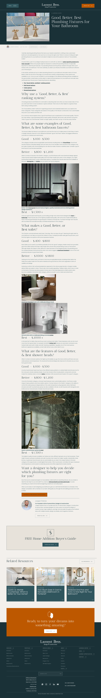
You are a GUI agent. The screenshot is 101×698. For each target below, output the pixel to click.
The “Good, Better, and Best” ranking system (37, 83)
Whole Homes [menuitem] (10, 655)
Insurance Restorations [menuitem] (13, 666)
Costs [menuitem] (62, 668)
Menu (10, 5)
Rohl (72, 215)
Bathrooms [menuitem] (9, 653)
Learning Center (57, 13)
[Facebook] (50, 684)
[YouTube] (57, 684)
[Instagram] (46, 684)
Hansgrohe (30, 161)
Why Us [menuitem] (63, 653)
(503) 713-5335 (33, 684)
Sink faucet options (29, 85)
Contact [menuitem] (81, 656)
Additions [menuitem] (9, 658)
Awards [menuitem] (63, 655)
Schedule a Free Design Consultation (34, 494)
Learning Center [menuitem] (83, 648)
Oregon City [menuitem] (46, 661)
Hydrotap (24, 217)
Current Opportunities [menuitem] (85, 654)
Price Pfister (66, 142)
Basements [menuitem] (10, 663)
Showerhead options (30, 90)
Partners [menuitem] (63, 666)
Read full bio (41, 515)
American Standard (63, 250)
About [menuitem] (62, 648)
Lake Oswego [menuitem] (46, 655)
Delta (43, 374)
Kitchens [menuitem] (9, 650)
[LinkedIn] (54, 684)
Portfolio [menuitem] (27, 648)
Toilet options (28, 88)
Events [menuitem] (62, 661)
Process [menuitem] (63, 650)
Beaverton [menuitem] (45, 658)
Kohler (38, 161)
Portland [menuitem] (45, 650)
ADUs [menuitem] (8, 661)
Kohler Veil (52, 343)
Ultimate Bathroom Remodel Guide (59, 482)
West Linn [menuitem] (45, 653)
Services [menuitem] (9, 648)
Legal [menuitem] (80, 651)
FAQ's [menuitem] (62, 658)
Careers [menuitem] (63, 663)
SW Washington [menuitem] (47, 663)
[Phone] (42, 684)
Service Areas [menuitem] (47, 648)
